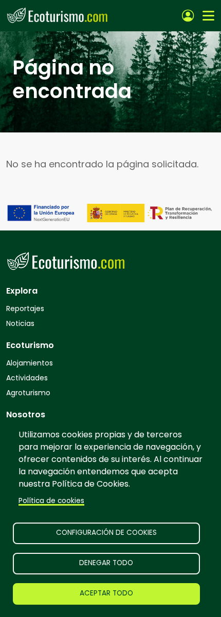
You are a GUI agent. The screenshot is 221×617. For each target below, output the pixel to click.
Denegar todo (106, 563)
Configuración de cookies (106, 532)
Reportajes (25, 308)
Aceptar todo (106, 593)
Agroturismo (28, 393)
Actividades (27, 378)
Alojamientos (29, 363)
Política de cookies (51, 501)
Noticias (20, 323)
